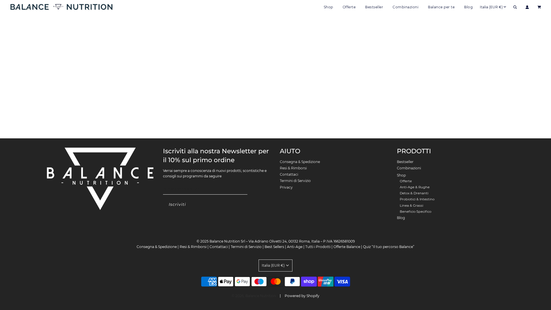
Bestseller (374, 7)
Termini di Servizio (295, 181)
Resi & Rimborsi (293, 168)
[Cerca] (515, 7)
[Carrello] (540, 7)
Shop (401, 175)
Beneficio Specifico (415, 212)
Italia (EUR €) (491, 7)
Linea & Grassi (411, 206)
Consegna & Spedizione (300, 162)
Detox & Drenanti (414, 193)
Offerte (349, 7)
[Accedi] (527, 7)
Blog (468, 7)
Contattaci (289, 174)
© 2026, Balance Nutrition (254, 296)
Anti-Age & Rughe (415, 187)
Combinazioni (405, 7)
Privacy (286, 187)
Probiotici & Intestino (417, 199)
